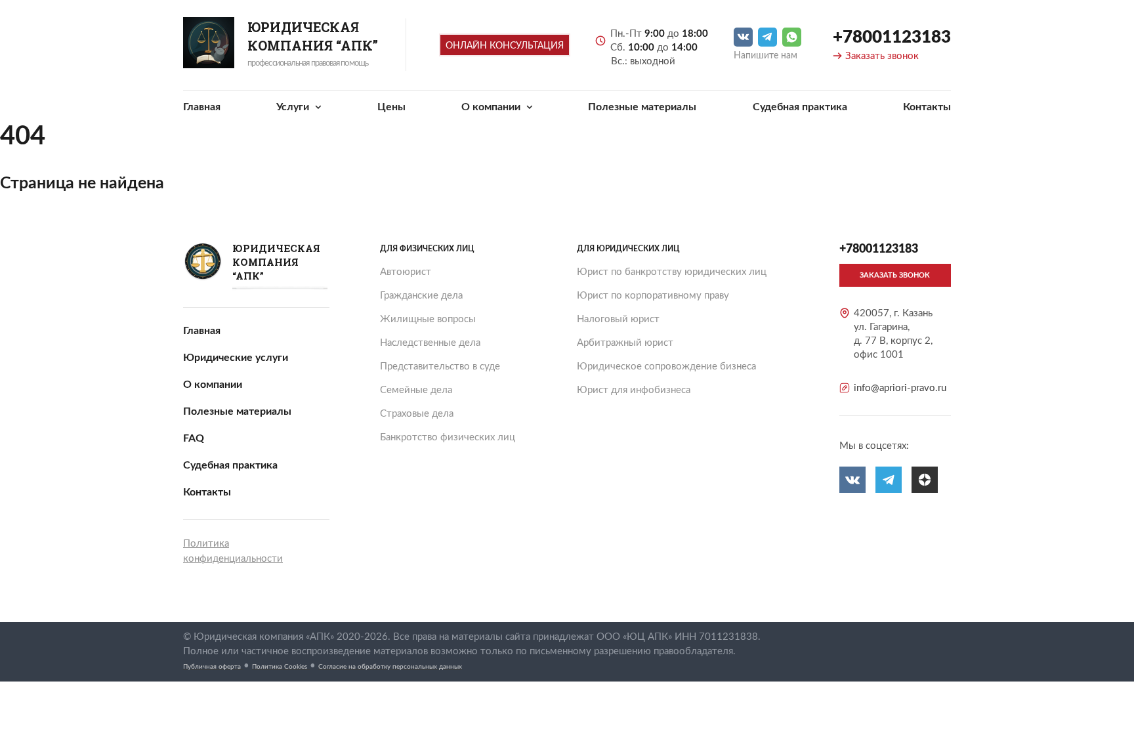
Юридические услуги (235, 357)
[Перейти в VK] (743, 37)
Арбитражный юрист (625, 343)
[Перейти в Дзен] (925, 480)
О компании (492, 107)
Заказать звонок (882, 56)
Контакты (927, 107)
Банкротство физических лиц (447, 437)
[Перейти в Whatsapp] (791, 37)
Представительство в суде (440, 366)
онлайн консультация (505, 46)
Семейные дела (416, 390)
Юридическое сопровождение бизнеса (666, 366)
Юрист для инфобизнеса (633, 390)
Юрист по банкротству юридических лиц (671, 272)
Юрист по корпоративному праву (653, 296)
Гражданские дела (421, 296)
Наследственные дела (430, 343)
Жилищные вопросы (428, 319)
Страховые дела (416, 414)
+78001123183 (892, 37)
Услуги (294, 107)
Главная (201, 107)
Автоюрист (405, 272)
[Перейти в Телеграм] (767, 37)
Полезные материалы (642, 107)
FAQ (193, 438)
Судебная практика (800, 107)
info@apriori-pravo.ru (900, 388)
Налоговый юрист (618, 319)
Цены (391, 107)
